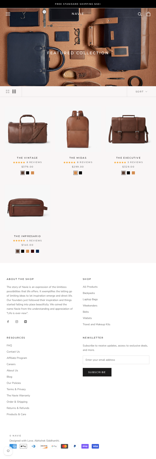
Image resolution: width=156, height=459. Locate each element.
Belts (86, 312)
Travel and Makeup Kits (96, 324)
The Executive (128, 157)
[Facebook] (8, 321)
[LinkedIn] (25, 321)
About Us (12, 370)
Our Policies (14, 383)
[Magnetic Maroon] (32, 251)
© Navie (15, 435)
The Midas (78, 157)
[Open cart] (148, 14)
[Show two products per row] (7, 91)
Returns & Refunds (18, 408)
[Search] (140, 14)
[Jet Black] (27, 172)
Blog (9, 377)
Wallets (87, 318)
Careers (11, 364)
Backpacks (89, 293)
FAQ (9, 345)
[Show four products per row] (14, 91)
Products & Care (16, 414)
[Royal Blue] (37, 251)
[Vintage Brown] (22, 172)
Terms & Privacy (16, 389)
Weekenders (90, 305)
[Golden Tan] (32, 172)
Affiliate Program (17, 358)
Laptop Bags (90, 299)
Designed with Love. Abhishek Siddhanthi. (35, 440)
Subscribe (97, 372)
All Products (90, 287)
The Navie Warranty (18, 395)
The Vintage (27, 157)
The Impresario (27, 236)
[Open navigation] (8, 14)
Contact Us (13, 352)
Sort (140, 91)
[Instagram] (16, 321)
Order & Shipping (17, 402)
